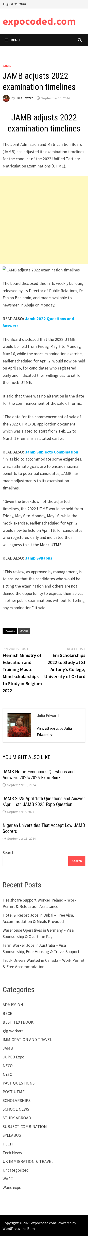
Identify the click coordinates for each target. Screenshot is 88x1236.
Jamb (24, 630)
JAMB (7, 66)
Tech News (12, 1152)
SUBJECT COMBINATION (25, 1126)
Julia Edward (24, 98)
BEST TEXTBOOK (18, 1022)
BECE (7, 1013)
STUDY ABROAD (17, 1118)
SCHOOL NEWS (16, 1109)
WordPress (11, 1228)
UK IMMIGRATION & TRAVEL (28, 1161)
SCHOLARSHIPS (17, 1100)
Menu (15, 40)
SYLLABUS (12, 1135)
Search (8, 852)
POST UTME (14, 1091)
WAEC (8, 1178)
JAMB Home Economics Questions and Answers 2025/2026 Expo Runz (39, 774)
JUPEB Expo (13, 1057)
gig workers (13, 1030)
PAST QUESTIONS (18, 1083)
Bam (31, 1228)
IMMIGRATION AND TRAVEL (27, 1039)
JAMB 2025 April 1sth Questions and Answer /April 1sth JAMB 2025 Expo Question (44, 801)
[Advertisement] (44, 220)
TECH (8, 1144)
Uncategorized (16, 1170)
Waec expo (12, 1187)
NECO (8, 1065)
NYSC (7, 1074)
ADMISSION (13, 1004)
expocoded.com (39, 21)
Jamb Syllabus (38, 558)
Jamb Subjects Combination (51, 452)
